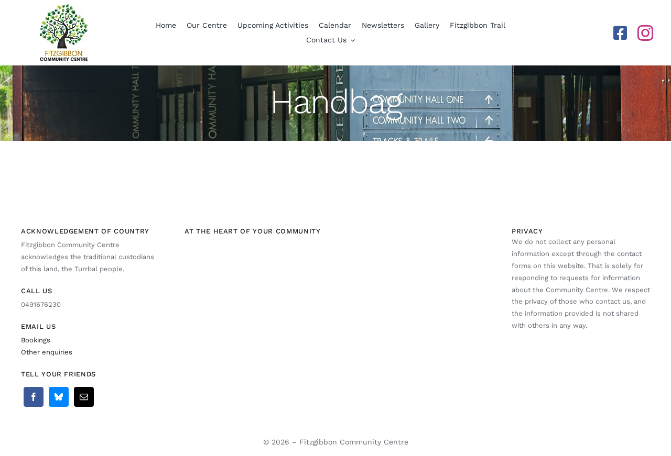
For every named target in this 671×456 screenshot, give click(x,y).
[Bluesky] (58, 396)
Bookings (35, 340)
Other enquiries (46, 352)
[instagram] (645, 33)
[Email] (83, 396)
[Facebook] (33, 396)
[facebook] (620, 33)
